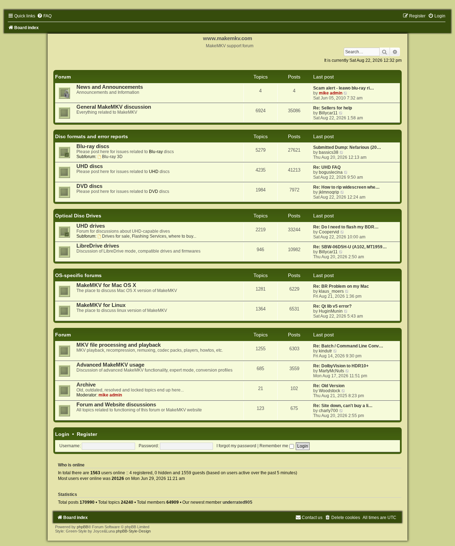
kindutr (325, 350)
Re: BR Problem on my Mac (341, 286)
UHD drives (90, 226)
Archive (86, 385)
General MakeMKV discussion (113, 107)
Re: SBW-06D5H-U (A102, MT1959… (350, 246)
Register (87, 434)
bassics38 (328, 152)
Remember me (274, 445)
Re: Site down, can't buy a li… (343, 405)
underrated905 (237, 502)
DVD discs (89, 186)
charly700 (328, 410)
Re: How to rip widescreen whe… (346, 187)
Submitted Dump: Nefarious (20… (347, 147)
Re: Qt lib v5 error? (332, 306)
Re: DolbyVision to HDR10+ (341, 365)
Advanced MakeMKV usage (110, 365)
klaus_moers (331, 291)
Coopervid (329, 231)
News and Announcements (109, 87)
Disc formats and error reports (91, 136)
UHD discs (89, 166)
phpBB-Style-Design (133, 531)
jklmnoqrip (329, 192)
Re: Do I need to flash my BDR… (346, 227)
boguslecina (331, 172)
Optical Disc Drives (78, 215)
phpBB (82, 527)
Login (62, 434)
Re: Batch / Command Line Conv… (348, 346)
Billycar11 (328, 112)
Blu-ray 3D (112, 156)
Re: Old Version (328, 385)
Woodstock (329, 390)
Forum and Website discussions (116, 404)
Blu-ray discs (92, 146)
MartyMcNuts (331, 370)
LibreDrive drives (97, 246)
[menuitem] (44, 15)
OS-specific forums (78, 275)
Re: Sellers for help (332, 108)
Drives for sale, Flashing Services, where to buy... (149, 236)
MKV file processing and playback (118, 345)
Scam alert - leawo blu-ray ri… (343, 88)
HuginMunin (331, 311)
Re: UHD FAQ (327, 167)
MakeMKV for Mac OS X (106, 285)
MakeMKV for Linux (100, 305)
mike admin (330, 93)
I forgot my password (236, 445)
